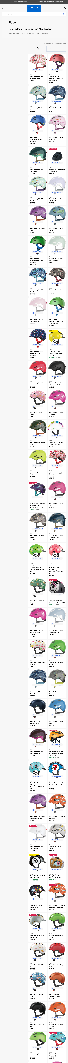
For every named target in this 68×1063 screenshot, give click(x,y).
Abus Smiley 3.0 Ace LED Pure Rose (36, 321)
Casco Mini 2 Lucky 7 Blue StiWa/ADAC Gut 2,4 (56, 785)
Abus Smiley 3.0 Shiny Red (37, 384)
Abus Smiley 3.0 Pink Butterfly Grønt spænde (36, 632)
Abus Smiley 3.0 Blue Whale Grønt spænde (37, 693)
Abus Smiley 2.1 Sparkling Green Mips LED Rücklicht (56, 321)
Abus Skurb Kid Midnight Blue (35, 722)
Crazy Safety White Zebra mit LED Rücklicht (57, 602)
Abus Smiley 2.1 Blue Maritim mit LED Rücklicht (36, 353)
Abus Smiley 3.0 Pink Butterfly (56, 414)
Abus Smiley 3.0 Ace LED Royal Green (36, 170)
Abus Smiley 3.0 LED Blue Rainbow (36, 200)
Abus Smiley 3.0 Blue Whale (56, 109)
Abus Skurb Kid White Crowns (37, 966)
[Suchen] (64, 14)
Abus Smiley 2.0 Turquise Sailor (54, 1055)
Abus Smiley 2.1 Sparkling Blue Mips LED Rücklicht (37, 139)
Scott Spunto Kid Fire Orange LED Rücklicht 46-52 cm (56, 753)
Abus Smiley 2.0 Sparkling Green (35, 1055)
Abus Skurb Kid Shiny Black (37, 1025)
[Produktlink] (37, 99)
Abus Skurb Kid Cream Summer (37, 663)
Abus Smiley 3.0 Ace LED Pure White (36, 847)
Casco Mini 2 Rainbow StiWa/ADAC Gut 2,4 (56, 443)
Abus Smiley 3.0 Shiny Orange (56, 1025)
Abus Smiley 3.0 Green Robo (37, 443)
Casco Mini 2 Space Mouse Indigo (36, 906)
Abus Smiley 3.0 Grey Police (56, 847)
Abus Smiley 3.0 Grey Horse (37, 536)
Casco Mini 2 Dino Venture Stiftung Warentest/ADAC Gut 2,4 (37, 568)
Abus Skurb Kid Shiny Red (56, 966)
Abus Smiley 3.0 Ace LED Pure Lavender (56, 200)
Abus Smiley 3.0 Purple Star (37, 229)
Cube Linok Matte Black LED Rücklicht (57, 170)
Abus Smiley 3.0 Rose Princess (56, 138)
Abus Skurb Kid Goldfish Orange (54, 996)
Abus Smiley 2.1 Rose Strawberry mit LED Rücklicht (56, 474)
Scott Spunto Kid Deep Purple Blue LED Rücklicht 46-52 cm (37, 506)
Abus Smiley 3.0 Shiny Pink (56, 505)
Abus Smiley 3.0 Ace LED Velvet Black (56, 384)
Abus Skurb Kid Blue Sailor (36, 996)
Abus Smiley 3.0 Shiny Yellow (37, 473)
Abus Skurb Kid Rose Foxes (36, 414)
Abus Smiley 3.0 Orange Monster (57, 817)
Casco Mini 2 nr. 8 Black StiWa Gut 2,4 (37, 877)
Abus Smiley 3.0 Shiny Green (56, 663)
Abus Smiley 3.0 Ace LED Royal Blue (56, 536)
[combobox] (34, 14)
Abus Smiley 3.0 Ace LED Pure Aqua (56, 631)
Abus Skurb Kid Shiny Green (56, 936)
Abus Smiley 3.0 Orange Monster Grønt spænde (57, 906)
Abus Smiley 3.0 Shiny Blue (56, 722)
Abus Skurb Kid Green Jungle (37, 602)
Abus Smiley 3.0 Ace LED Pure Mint (56, 259)
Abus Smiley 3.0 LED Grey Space (55, 693)
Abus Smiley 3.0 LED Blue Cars (36, 291)
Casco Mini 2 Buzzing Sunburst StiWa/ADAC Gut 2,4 (56, 353)
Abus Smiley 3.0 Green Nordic (37, 109)
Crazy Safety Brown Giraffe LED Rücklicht (56, 877)
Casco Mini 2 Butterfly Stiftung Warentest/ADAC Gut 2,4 (37, 786)
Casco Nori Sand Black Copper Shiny (37, 936)
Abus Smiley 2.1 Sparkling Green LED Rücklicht (36, 260)
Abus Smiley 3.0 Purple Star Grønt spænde (37, 817)
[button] (2, 8)
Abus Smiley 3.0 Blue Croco (56, 229)
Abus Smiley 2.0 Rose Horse (56, 291)
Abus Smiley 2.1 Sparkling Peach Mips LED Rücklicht (56, 78)
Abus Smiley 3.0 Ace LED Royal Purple (36, 752)
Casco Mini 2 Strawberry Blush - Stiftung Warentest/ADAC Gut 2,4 (56, 569)
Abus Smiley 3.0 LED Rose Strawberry (36, 77)
